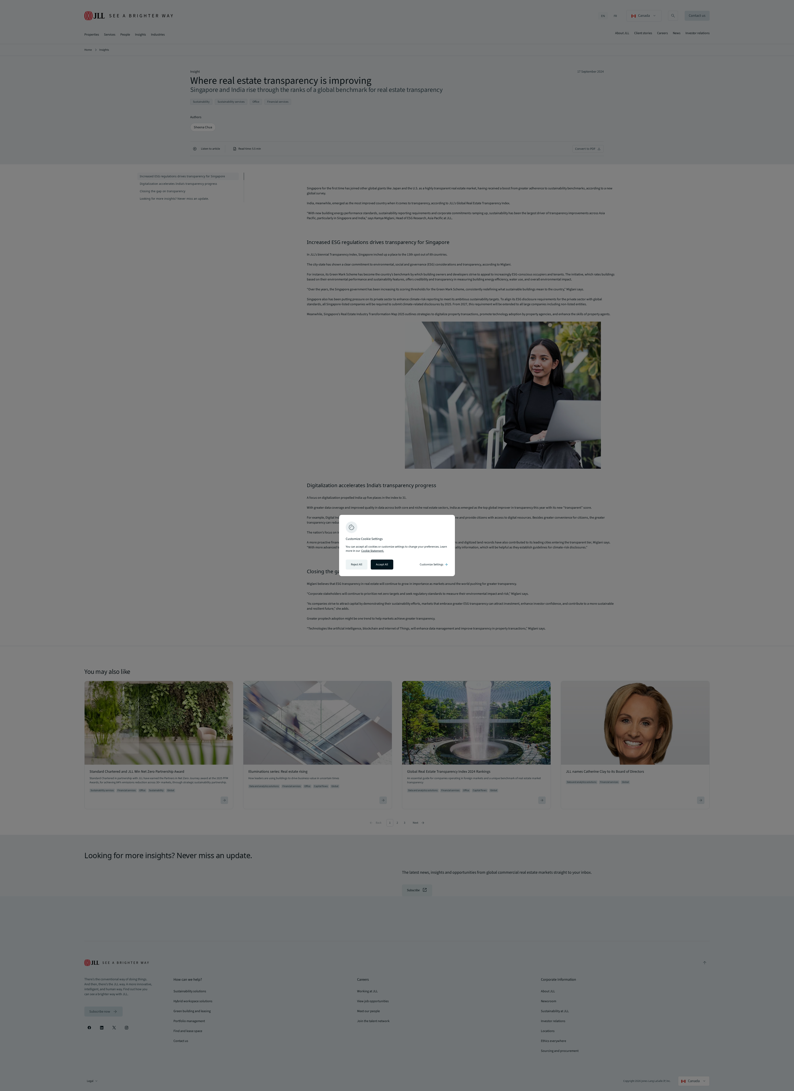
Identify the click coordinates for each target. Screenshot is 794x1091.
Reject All (356, 564)
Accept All (382, 564)
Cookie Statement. (372, 551)
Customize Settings (434, 564)
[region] (397, 545)
